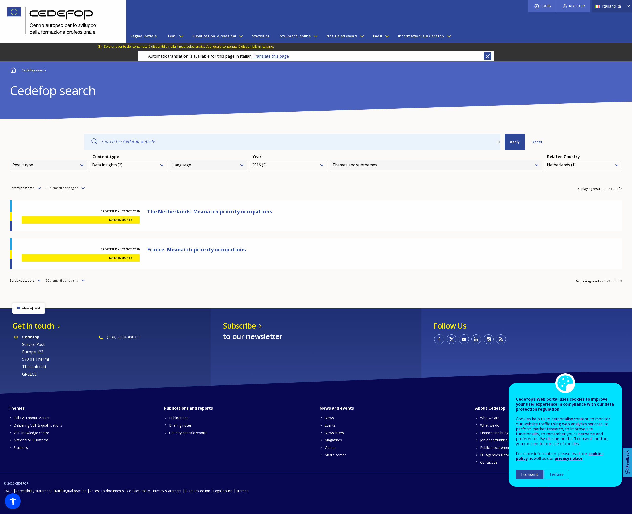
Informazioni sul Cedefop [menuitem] (421, 36)
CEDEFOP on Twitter (451, 339)
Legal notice (223, 490)
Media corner (335, 455)
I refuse (557, 474)
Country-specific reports (188, 432)
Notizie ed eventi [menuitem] (341, 36)
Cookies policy (138, 490)
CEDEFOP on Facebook (439, 339)
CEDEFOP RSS (501, 339)
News (329, 417)
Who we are (489, 417)
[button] (13, 501)
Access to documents (106, 490)
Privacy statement (167, 490)
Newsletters (334, 432)
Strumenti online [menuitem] (295, 36)
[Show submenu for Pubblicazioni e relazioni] (240, 36)
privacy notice (569, 458)
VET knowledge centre (31, 432)
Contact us (488, 462)
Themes (17, 408)
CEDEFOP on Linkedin (476, 339)
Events (330, 425)
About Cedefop (490, 408)
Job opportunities (494, 440)
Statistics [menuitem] (260, 36)
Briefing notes (180, 425)
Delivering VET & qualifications (38, 425)
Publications (178, 417)
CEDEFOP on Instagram (489, 339)
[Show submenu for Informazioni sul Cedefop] (448, 36)
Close (487, 56)
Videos (330, 447)
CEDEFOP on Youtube (464, 339)
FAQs (8, 490)
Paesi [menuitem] (377, 36)
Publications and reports (188, 408)
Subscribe (239, 326)
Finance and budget (496, 432)
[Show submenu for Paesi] (386, 36)
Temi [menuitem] (172, 36)
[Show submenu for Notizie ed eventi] (361, 36)
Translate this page (271, 56)
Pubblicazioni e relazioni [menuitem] (214, 36)
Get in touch (33, 326)
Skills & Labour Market (32, 417)
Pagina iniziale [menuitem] (143, 36)
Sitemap (242, 490)
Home (13, 69)
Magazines (333, 440)
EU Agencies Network (497, 455)
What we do (489, 425)
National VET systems (31, 440)
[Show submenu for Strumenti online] (315, 36)
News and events (337, 408)
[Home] (59, 21)
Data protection (197, 490)
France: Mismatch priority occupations (196, 249)
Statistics (21, 447)
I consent (529, 474)
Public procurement (495, 447)
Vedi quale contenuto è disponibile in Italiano (239, 46)
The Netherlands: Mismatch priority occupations (209, 211)
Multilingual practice (70, 490)
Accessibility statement (33, 490)
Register (577, 5)
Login (545, 5)
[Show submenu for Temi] (181, 36)
